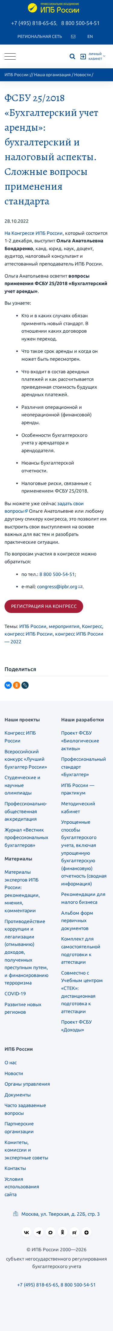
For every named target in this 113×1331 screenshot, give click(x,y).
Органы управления (27, 1084)
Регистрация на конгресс (44, 606)
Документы (18, 1094)
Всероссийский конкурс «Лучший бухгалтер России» (26, 759)
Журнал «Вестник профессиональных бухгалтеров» (26, 837)
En (90, 36)
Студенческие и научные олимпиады (22, 785)
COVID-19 (15, 993)
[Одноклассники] (16, 685)
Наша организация (52, 74)
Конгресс (92, 626)
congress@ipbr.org (57, 586)
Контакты (15, 1168)
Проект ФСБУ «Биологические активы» (80, 740)
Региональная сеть (39, 36)
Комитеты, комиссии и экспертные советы (26, 1150)
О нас (11, 1062)
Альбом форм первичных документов (77, 920)
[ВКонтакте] (8, 685)
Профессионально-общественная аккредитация (26, 811)
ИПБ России (16, 74)
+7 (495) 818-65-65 (33, 23)
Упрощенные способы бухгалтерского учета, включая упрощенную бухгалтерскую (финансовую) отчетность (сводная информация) (84, 852)
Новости (82, 74)
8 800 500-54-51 (80, 23)
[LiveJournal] (25, 685)
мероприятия (64, 626)
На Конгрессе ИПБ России (34, 233)
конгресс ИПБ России (29, 633)
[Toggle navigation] (10, 56)
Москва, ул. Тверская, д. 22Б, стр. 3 (60, 1214)
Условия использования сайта (22, 1186)
